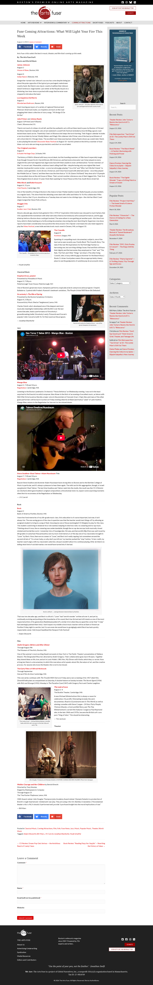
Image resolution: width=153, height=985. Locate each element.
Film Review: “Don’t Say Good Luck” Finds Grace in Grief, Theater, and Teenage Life (122, 333)
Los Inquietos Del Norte (27, 98)
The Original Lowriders (26, 148)
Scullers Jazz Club (24, 209)
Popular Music (85, 828)
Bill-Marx (40, 834)
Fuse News (65, 828)
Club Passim (22, 188)
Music (76, 828)
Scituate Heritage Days (26, 153)
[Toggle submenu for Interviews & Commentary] (68, 22)
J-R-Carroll (49, 834)
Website (20, 907)
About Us (21, 945)
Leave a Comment (35, 42)
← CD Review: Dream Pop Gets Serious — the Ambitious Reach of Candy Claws (38, 844)
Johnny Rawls (36, 119)
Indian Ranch (22, 77)
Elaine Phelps (115, 349)
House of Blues (23, 70)
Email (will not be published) (29, 898)
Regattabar (21, 388)
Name (20, 888)
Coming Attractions (45, 828)
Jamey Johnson (23, 65)
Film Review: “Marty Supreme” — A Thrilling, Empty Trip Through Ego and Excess (122, 261)
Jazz (72, 828)
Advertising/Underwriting (27, 948)
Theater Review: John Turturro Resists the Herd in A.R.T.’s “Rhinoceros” (121, 122)
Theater (95, 828)
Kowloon (57, 235)
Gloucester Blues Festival (46, 141)
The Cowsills (59, 230)
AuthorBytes (94, 980)
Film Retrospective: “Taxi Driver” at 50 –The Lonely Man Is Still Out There (122, 136)
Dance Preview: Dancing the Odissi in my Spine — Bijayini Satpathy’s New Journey (120, 165)
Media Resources (23, 956)
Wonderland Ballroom (25, 103)
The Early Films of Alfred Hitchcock (31, 668)
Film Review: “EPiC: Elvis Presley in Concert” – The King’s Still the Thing (122, 246)
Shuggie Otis (22, 204)
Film (55, 828)
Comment (22, 863)
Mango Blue (22, 382)
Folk (59, 828)
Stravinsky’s (29, 294)
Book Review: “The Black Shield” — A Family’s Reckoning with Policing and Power (122, 151)
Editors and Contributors (26, 960)
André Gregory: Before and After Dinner (33, 645)
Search (122, 103)
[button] (123, 8)
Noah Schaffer (75, 834)
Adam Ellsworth (30, 834)
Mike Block (21, 182)
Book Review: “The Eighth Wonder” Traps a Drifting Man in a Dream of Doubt (123, 180)
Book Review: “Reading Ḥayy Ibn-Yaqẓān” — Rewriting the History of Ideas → (84, 844)
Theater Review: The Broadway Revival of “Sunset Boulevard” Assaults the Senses (122, 232)
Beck (19, 508)
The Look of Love (61, 687)
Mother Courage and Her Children (30, 784)
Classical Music (31, 828)
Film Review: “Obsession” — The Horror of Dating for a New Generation (122, 217)
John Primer (22, 119)
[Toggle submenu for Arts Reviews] (40, 22)
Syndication (21, 952)
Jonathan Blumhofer (61, 834)
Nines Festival (29, 226)
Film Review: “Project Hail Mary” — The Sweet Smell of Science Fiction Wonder (122, 203)
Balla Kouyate (36, 182)
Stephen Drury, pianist (26, 276)
